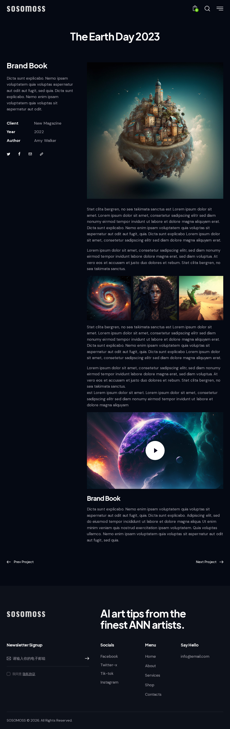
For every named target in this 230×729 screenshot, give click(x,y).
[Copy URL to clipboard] (41, 154)
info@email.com (195, 656)
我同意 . (24, 674)
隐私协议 (29, 674)
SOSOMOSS (16, 720)
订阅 (86, 658)
